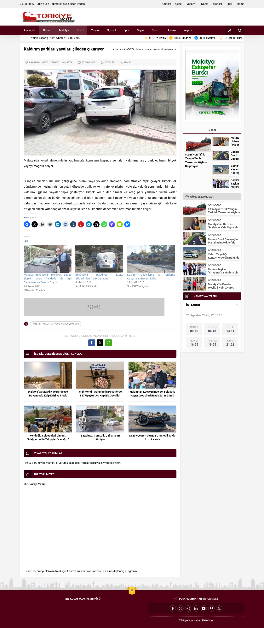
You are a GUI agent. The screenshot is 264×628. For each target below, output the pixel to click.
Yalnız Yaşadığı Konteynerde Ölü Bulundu (55, 38)
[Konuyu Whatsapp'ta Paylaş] (108, 342)
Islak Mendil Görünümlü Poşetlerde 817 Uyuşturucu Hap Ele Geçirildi (100, 393)
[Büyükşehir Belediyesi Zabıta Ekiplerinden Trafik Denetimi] (99, 259)
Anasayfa (116, 49)
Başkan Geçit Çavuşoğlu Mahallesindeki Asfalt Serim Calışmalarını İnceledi (223, 244)
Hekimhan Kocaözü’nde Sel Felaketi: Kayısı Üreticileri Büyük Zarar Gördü (152, 393)
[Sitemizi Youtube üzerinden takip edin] (204, 608)
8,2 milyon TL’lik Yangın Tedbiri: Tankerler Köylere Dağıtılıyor (196, 160)
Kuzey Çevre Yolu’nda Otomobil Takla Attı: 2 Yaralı (152, 437)
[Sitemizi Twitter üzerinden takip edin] (180, 608)
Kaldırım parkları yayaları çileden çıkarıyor (56, 323)
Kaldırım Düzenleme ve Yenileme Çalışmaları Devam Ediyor (151, 276)
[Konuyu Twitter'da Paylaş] (100, 342)
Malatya (67, 62)
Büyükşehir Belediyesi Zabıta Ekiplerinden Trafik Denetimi (99, 276)
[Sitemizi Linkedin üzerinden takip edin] (196, 608)
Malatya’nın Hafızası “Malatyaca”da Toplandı (235, 143)
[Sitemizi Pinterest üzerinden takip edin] (211, 608)
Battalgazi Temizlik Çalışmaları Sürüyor (100, 437)
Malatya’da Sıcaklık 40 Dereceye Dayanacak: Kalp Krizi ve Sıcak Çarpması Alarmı (48, 395)
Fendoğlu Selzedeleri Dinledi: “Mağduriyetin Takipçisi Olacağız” (48, 437)
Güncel (56, 62)
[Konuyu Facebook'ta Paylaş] (91, 342)
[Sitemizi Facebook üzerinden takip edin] (173, 608)
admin (127, 62)
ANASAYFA (128, 49)
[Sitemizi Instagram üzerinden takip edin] (188, 608)
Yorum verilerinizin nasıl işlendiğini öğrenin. (112, 571)
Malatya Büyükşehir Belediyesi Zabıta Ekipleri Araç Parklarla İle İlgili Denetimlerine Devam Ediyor (48, 278)
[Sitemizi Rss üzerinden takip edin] (219, 608)
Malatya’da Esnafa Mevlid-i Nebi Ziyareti (221, 286)
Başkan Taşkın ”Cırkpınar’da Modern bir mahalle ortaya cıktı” (223, 272)
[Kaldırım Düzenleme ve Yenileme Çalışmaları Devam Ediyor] (151, 259)
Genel (45, 62)
